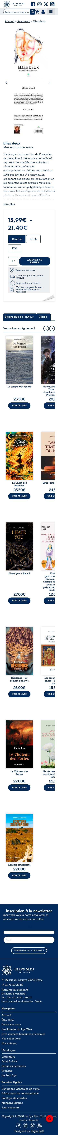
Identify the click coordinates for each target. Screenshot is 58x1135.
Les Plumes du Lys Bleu (17, 1029)
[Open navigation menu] (51, 11)
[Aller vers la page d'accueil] (29, 970)
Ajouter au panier (34, 261)
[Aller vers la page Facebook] (18, 1125)
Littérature (8, 1056)
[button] (33, 4)
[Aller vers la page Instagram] (25, 1125)
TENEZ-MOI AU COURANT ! (29, 951)
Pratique (7, 1070)
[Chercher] (32, 12)
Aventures (23, 21)
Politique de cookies (14, 1098)
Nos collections (11, 1038)
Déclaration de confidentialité (20, 1093)
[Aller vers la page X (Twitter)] (32, 1125)
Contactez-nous (11, 1024)
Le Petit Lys (9, 1075)
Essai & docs (9, 1061)
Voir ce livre (19, 406)
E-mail (29, 926)
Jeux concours (10, 1107)
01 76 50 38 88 (14, 984)
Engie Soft (37, 1131)
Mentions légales (12, 1102)
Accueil (9, 21)
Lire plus (9, 203)
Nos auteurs (9, 1043)
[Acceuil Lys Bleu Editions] (13, 4)
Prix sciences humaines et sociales (23, 1033)
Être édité (8, 1019)
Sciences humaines (14, 1066)
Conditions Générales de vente (21, 1088)
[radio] (16, 239)
